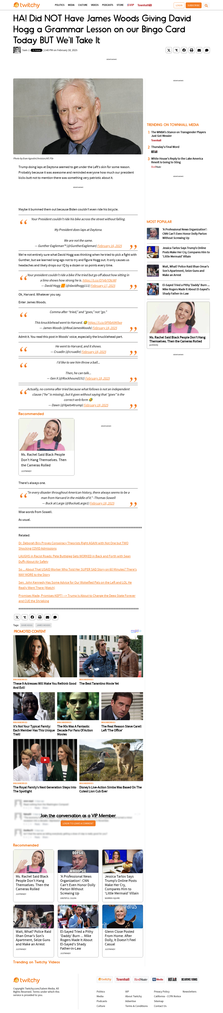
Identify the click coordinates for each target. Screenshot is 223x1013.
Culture (82, 5)
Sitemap (159, 1001)
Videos (94, 5)
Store (120, 5)
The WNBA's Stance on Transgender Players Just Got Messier (178, 134)
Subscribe (194, 5)
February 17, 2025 (103, 286)
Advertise (130, 1001)
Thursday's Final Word (165, 147)
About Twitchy (133, 996)
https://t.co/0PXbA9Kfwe (105, 323)
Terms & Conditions (136, 1006)
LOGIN (179, 5)
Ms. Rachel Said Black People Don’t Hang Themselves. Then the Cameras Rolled (43, 460)
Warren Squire (112, 898)
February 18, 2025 (104, 328)
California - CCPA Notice (167, 996)
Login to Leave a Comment (78, 823)
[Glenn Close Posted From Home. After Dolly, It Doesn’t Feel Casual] (122, 916)
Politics (59, 5)
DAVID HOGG (26, 625)
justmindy (26, 471)
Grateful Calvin (68, 898)
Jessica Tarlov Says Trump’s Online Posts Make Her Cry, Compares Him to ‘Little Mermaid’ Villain (122, 885)
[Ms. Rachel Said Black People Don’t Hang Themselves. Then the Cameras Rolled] (46, 434)
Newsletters (189, 991)
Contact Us (160, 1006)
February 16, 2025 (109, 246)
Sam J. (26, 50)
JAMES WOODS (43, 625)
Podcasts (107, 5)
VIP (127, 991)
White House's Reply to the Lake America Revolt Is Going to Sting (177, 160)
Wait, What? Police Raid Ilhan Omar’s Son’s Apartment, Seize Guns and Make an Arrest (185, 271)
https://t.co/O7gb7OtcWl (99, 280)
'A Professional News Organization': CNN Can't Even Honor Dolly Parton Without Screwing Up (77, 885)
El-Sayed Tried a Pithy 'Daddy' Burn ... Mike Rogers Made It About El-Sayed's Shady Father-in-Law (76, 940)
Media (71, 5)
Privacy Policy (161, 991)
